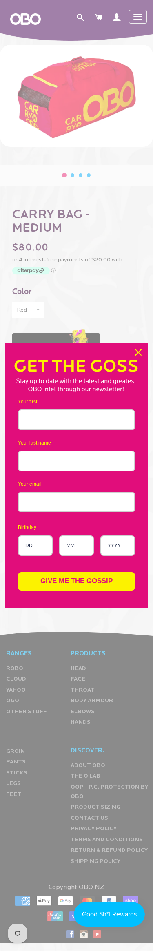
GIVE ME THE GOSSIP (76, 581)
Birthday (27, 527)
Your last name (34, 443)
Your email (30, 484)
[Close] (138, 352)
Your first (27, 402)
